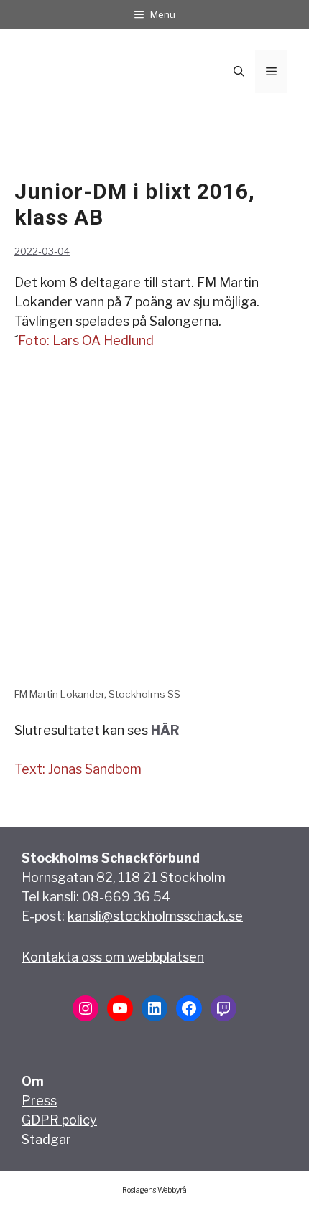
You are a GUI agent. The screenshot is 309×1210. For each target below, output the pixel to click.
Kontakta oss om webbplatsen (113, 957)
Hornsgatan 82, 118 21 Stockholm (124, 877)
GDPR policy (59, 1119)
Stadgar (46, 1139)
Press (39, 1100)
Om (33, 1081)
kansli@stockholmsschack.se (155, 916)
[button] (239, 71)
